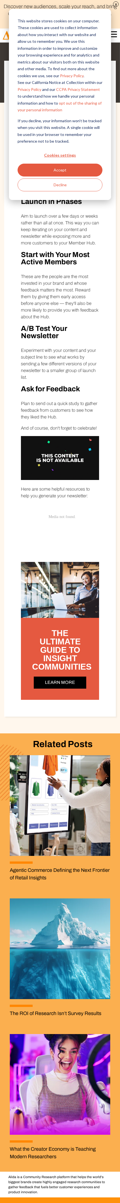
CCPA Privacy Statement (78, 89)
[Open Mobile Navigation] (113, 35)
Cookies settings (60, 155)
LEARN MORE (60, 682)
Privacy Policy (71, 75)
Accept (60, 170)
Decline (60, 184)
